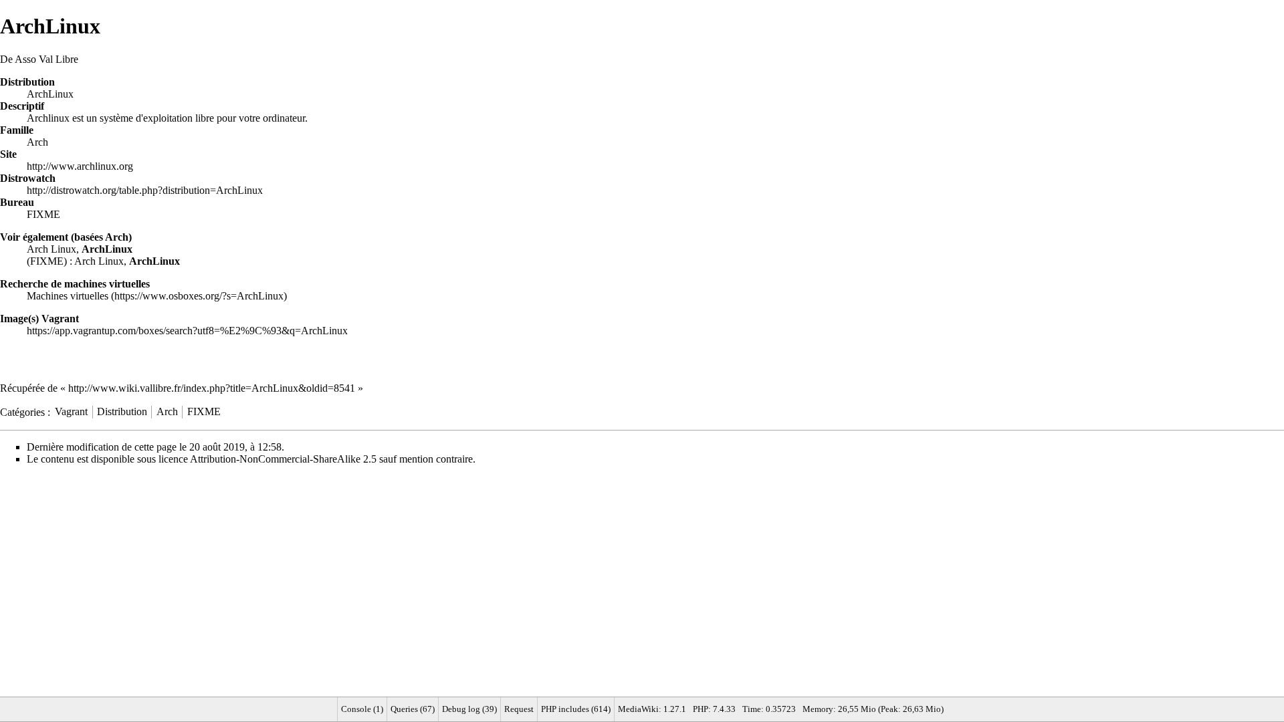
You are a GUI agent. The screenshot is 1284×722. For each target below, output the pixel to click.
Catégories (22, 411)
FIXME (43, 214)
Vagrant (71, 411)
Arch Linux (51, 249)
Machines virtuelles (67, 296)
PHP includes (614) (576, 709)
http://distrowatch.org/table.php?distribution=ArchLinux (145, 190)
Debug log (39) (469, 709)
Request (519, 709)
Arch (37, 142)
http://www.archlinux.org (80, 166)
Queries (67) (413, 709)
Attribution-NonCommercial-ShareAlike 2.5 (283, 459)
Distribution (122, 411)
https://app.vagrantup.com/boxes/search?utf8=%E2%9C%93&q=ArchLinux (187, 330)
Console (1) (362, 709)
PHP (700, 709)
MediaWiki (638, 709)
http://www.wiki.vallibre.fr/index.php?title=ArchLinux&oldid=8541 (211, 388)
